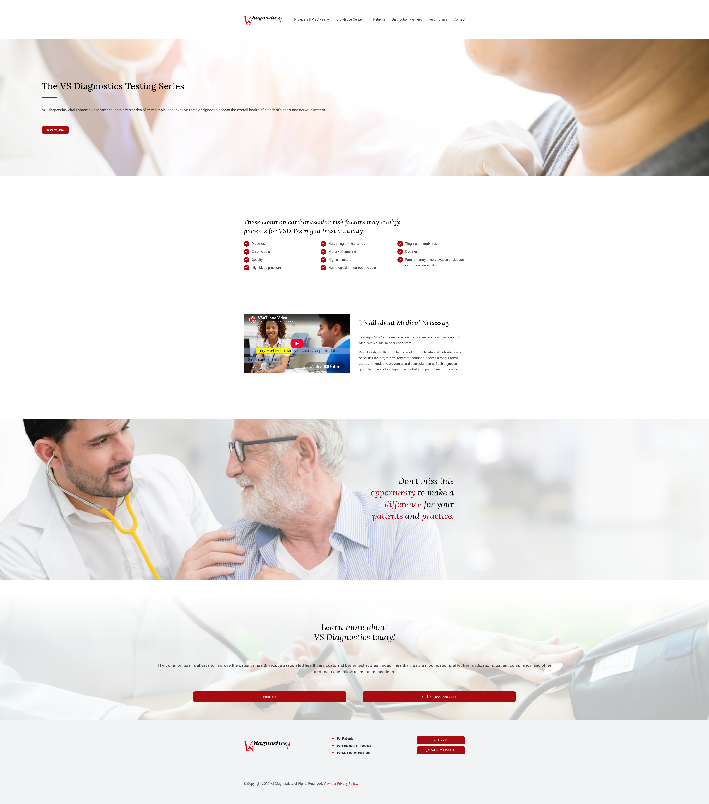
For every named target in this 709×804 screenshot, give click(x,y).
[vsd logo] (264, 16)
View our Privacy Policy (340, 784)
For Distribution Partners (353, 752)
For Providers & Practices (354, 745)
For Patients (345, 738)
